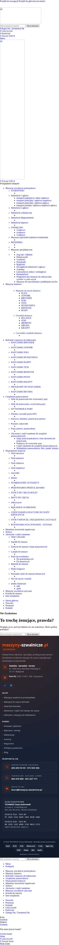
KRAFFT (25, 328)
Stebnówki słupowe (19, 222)
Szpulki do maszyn (19, 542)
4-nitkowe (20, 232)
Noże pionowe (17, 458)
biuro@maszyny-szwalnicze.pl (33, 6)
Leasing (7, 739)
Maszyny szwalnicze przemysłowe (19, 697)
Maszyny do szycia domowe (28, 291)
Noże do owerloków (20, 556)
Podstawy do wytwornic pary (29, 443)
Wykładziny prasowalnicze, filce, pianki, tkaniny (37, 448)
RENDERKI (16, 242)
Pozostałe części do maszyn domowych (28, 574)
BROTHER (26, 298)
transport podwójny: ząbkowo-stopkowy (34, 200)
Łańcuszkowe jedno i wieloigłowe (31, 272)
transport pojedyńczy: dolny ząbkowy (32, 198)
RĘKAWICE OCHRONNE (23, 507)
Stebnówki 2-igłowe (20, 208)
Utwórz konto (6, 934)
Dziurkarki (21, 262)
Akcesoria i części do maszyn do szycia (21, 710)
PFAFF (24, 310)
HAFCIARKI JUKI (20, 352)
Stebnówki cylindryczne (21, 213)
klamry (14, 478)
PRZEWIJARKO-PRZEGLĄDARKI (27, 488)
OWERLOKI (17, 227)
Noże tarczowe (17, 453)
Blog (6, 752)
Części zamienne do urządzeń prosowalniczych (36, 446)
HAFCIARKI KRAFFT (21, 382)
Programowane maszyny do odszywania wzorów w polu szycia (33, 278)
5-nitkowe (20, 235)
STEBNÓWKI (17, 190)
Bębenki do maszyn (19, 564)
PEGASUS (26, 318)
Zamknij (3, 919)
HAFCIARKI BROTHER (22, 342)
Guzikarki (20, 259)
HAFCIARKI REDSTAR (22, 372)
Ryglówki (20, 264)
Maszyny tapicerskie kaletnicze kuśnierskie (29, 237)
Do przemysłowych (24, 559)
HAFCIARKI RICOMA (22, 392)
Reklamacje (9, 735)
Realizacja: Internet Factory (29, 854)
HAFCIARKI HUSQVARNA (24, 357)
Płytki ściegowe (18, 569)
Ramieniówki (22, 274)
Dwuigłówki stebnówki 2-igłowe (30, 267)
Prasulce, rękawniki (19, 424)
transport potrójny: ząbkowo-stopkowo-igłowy (36, 205)
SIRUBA (25, 325)
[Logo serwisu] (20, 23)
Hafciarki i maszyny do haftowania (19, 715)
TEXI (23, 303)
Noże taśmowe (17, 463)
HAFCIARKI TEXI (20, 367)
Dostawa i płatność (12, 726)
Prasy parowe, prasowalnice (23, 428)
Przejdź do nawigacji (9, 1)
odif (18, 586)
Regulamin (9, 743)
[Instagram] (11, 685)
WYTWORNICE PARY (22, 409)
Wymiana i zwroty (12, 730)
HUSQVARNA (28, 305)
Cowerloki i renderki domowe (29, 333)
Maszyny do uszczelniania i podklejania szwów (37, 282)
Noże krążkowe (18, 468)
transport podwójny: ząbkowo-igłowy (32, 203)
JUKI (23, 300)
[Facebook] (4, 685)
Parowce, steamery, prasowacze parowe (28, 419)
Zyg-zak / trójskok (24, 254)
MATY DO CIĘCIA (20, 497)
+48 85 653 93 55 (8, 6)
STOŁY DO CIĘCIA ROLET (24, 492)
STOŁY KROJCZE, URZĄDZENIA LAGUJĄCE (33, 519)
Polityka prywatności (13, 748)
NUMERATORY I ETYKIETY (25, 483)
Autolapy (20, 269)
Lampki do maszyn (19, 551)
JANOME (25, 295)
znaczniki (15, 473)
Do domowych (23, 561)
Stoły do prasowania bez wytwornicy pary (29, 399)
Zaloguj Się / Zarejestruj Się (17, 912)
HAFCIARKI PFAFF (20, 377)
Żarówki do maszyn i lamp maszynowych (29, 547)
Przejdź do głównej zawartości (32, 1)
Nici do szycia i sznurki (21, 579)
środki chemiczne (18, 583)
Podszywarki (22, 257)
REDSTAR (26, 308)
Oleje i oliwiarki (18, 537)
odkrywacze (16, 502)
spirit (18, 588)
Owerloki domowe (24, 315)
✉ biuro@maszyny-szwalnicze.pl (37, 4)
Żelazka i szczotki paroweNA (24, 414)
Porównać (9, 910)
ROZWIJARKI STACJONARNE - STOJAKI (31, 524)
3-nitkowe (20, 230)
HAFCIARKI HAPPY (21, 362)
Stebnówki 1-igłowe (20, 195)
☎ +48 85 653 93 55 (9, 4)
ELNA (24, 293)
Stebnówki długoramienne (22, 218)
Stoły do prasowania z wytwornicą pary (28, 404)
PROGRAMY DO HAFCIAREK (26, 387)
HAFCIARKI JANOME (22, 347)
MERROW (26, 323)
